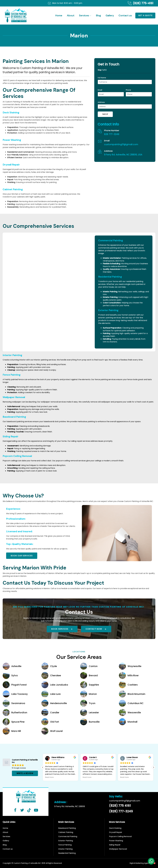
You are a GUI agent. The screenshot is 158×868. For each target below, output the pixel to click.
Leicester (94, 712)
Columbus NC (136, 703)
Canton (93, 666)
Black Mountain (136, 693)
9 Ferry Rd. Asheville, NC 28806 (69, 806)
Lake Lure (55, 693)
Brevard (93, 675)
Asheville (16, 666)
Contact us (125, 15)
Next (105, 114)
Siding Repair (115, 844)
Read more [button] (49, 777)
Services (84, 15)
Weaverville (134, 712)
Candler (54, 712)
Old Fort (54, 721)
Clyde (53, 666)
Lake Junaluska (59, 684)
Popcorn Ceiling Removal (120, 836)
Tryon (92, 703)
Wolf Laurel (56, 731)
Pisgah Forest (19, 684)
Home (58, 15)
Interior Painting (65, 849)
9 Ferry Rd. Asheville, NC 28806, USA (123, 154)
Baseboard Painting (67, 828)
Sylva (14, 675)
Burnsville (94, 721)
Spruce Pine (18, 721)
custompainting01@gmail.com (121, 144)
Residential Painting (67, 853)
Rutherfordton (19, 712)
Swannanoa (18, 703)
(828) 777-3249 (121, 811)
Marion (93, 693)
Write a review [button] (25, 773)
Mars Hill (16, 731)
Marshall (132, 721)
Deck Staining (115, 828)
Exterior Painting (65, 840)
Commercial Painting (67, 836)
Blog (98, 15)
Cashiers (133, 684)
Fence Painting (65, 844)
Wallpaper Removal (118, 849)
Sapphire (94, 684)
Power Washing (116, 840)
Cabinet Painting (65, 832)
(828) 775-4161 (143, 3)
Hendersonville (58, 703)
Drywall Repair (115, 832)
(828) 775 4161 (120, 806)
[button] (153, 767)
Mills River (133, 675)
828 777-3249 (111, 134)
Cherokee (55, 675)
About (70, 15)
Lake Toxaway (19, 693)
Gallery (110, 15)
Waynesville (134, 666)
